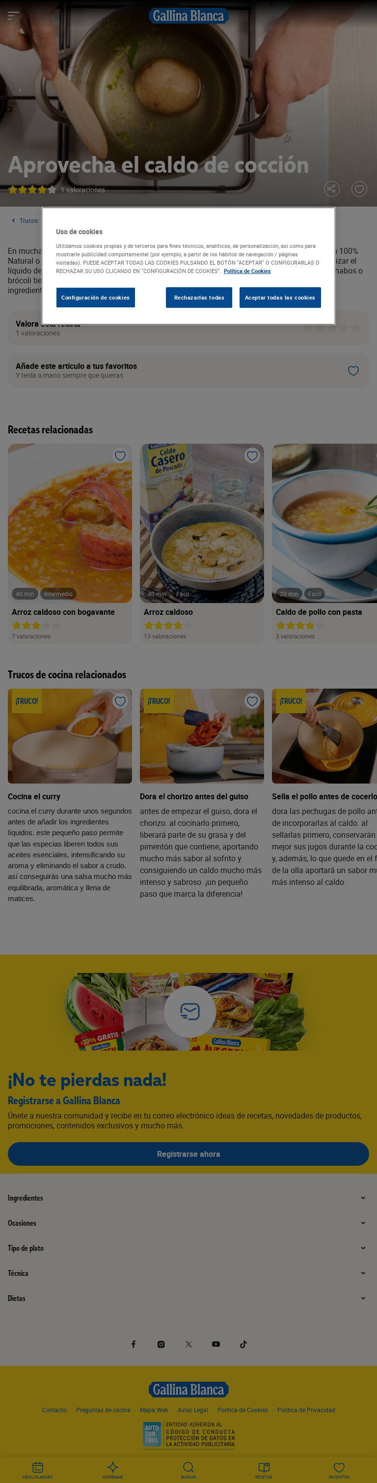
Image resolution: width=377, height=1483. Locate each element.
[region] (188, 266)
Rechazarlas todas (199, 297)
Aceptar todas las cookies (280, 297)
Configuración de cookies (95, 297)
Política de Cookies (247, 270)
